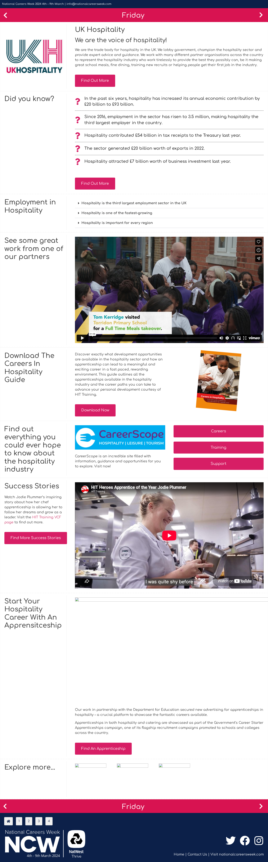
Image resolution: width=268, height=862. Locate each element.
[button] (169, 203)
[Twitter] (231, 841)
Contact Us (197, 854)
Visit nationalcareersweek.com (237, 854)
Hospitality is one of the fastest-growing (116, 213)
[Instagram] (259, 841)
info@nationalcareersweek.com (89, 4)
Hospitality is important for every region (117, 223)
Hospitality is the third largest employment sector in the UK (134, 203)
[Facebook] (245, 841)
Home (179, 854)
